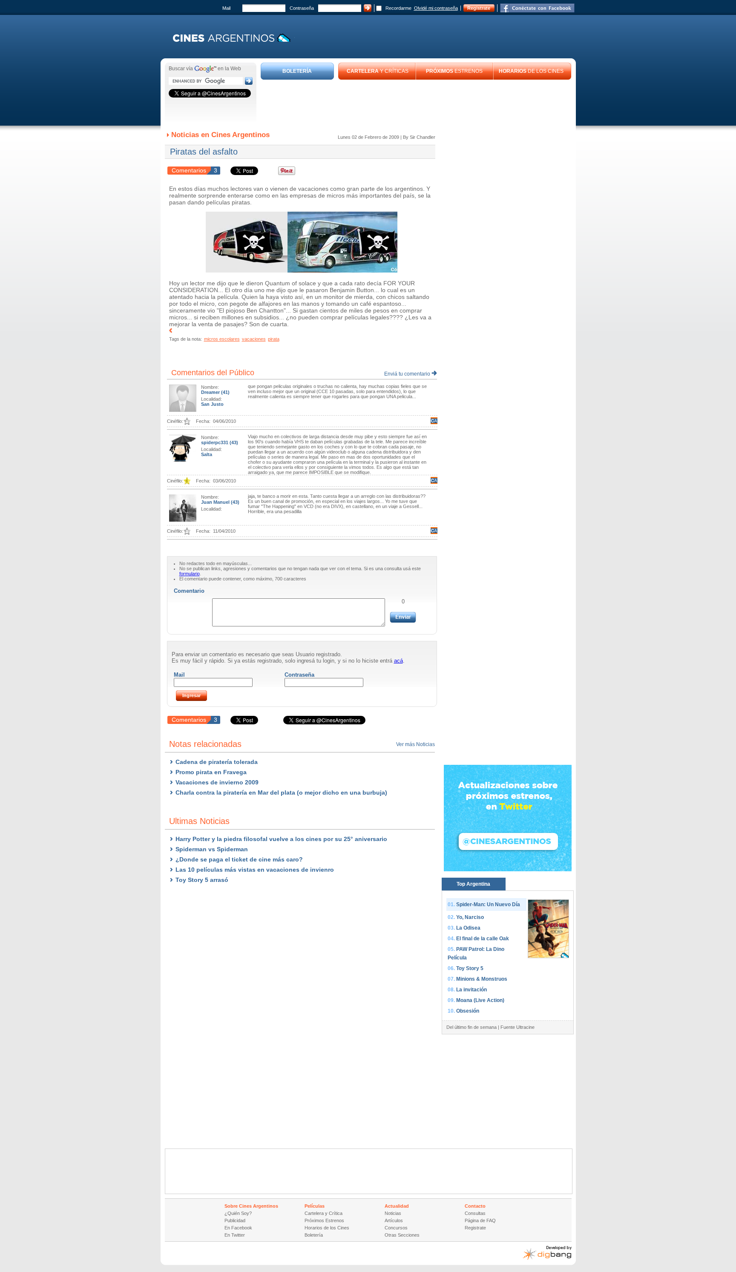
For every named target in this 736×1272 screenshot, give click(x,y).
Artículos (394, 1220)
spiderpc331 (215, 442)
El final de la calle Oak (482, 939)
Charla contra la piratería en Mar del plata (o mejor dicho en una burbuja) (281, 792)
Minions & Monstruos (481, 979)
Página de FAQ (480, 1220)
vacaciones (254, 339)
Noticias (393, 1213)
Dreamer (211, 392)
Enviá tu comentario (407, 374)
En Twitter (234, 1235)
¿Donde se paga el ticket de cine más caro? (239, 859)
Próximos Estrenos (324, 1220)
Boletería (314, 1235)
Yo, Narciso (470, 917)
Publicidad (234, 1220)
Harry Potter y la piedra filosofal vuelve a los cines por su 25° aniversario (281, 839)
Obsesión (467, 1011)
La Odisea (468, 928)
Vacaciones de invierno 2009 (217, 782)
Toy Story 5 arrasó (201, 879)
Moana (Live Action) (480, 1000)
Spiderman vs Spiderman (211, 849)
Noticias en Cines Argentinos (220, 135)
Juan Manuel (216, 502)
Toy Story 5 (469, 968)
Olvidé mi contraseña (436, 8)
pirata (273, 339)
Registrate (478, 8)
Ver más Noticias (415, 744)
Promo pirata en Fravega (211, 772)
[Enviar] (403, 617)
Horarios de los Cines (327, 1227)
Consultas (475, 1213)
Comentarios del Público (212, 372)
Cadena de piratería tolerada (216, 761)
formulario (189, 573)
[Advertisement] (416, 103)
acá (398, 661)
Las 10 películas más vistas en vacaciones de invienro (254, 869)
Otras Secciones (402, 1235)
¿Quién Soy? (238, 1213)
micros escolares (222, 339)
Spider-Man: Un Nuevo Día (488, 904)
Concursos (396, 1227)
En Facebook (238, 1227)
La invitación (471, 990)
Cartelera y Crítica (323, 1213)
